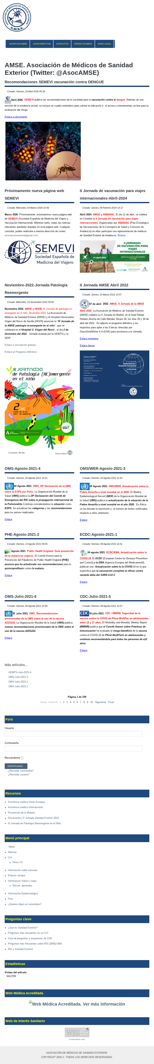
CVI (10, 857)
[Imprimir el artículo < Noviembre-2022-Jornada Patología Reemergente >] (69, 302)
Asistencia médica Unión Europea (26, 802)
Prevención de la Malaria (21, 812)
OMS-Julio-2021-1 (18, 686)
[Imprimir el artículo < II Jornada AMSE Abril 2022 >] (144, 295)
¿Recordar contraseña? (20, 770)
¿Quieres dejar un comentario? (24, 904)
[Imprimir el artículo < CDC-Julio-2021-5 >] (144, 606)
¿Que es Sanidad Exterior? (22, 927)
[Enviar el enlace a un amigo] (148, 92)
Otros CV (18, 862)
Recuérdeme (12, 757)
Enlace (121, 235)
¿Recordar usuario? (18, 774)
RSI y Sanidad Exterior (20, 949)
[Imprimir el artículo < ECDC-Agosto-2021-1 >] (144, 544)
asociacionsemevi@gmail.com (21, 235)
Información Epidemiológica (23, 893)
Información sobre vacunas (22, 870)
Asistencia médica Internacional (25, 807)
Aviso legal (104, 44)
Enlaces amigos (16, 875)
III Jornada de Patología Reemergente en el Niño (34, 823)
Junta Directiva (42, 44)
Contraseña (12, 742)
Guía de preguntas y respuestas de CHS (30, 938)
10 (91, 702)
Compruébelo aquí (77, 1039)
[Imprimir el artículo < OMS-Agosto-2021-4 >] (69, 478)
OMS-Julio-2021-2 (18, 681)
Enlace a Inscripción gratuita (20, 345)
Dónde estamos (83, 44)
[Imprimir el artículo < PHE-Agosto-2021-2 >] (69, 544)
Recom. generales (22, 885)
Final (111, 702)
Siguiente (100, 702)
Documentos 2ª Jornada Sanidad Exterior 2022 (33, 818)
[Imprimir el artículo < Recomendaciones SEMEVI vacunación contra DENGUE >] (144, 92)
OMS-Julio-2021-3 (18, 677)
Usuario (9, 728)
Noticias (12, 852)
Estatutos (62, 44)
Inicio (11, 846)
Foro (10, 898)
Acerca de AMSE (18, 44)
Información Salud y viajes (22, 880)
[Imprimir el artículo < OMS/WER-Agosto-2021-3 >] (144, 478)
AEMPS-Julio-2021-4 (19, 672)
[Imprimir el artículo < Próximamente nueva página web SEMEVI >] (69, 208)
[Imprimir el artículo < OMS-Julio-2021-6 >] (69, 606)
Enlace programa (89, 338)
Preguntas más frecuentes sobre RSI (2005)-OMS (35, 943)
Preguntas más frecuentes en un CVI (28, 933)
